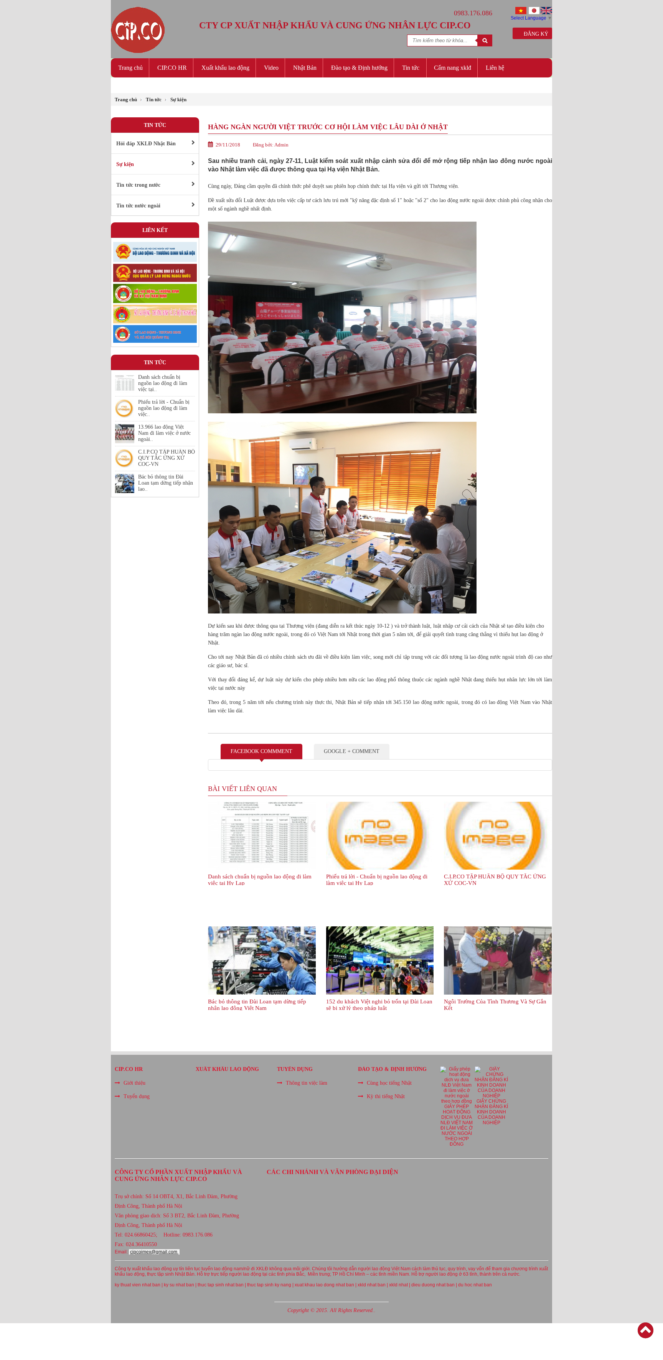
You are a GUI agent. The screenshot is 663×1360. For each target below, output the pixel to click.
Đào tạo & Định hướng (359, 67)
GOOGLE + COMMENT (351, 751)
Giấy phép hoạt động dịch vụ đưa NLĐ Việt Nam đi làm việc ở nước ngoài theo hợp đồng (456, 1125)
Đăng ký (534, 34)
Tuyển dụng (137, 1096)
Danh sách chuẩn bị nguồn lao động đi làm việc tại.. (162, 383)
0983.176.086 (473, 13)
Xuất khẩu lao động (225, 67)
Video (271, 67)
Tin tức (410, 67)
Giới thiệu (134, 1083)
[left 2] (155, 341)
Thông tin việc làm (306, 1083)
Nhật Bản (305, 67)
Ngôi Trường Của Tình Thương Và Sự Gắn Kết (495, 1004)
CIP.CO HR (172, 67)
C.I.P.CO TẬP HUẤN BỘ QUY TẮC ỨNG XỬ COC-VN (166, 458)
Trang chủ (130, 67)
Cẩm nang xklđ (452, 67)
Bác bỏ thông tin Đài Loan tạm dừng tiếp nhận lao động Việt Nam (257, 1004)
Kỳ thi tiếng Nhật (386, 1096)
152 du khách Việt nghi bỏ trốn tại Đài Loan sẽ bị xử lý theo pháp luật (379, 1004)
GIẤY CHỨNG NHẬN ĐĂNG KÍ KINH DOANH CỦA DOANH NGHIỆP (491, 1112)
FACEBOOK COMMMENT (261, 751)
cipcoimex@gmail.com (154, 1252)
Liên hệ (495, 67)
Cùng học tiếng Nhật (389, 1083)
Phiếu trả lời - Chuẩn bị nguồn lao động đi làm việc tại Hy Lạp (376, 879)
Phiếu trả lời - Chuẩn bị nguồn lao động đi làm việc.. (164, 408)
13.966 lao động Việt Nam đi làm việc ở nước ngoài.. (164, 433)
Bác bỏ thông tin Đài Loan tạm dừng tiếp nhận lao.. (165, 483)
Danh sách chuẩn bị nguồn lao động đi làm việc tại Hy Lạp (260, 879)
